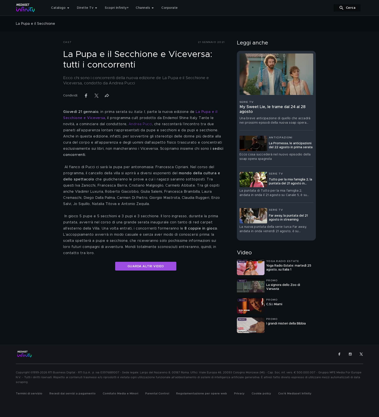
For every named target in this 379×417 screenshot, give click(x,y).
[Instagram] (350, 354)
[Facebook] (339, 354)
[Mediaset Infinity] (25, 7)
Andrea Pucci (140, 124)
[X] (361, 354)
